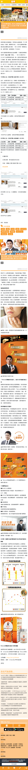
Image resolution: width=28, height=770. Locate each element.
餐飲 (18, 229)
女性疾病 (3, 747)
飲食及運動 (9, 744)
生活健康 (15, 744)
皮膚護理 (13, 747)
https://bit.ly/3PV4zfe (13, 657)
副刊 (23, 4)
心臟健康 (9, 746)
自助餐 (12, 231)
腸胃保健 (15, 746)
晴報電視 (8, 4)
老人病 (8, 747)
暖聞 (14, 735)
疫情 (3, 229)
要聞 (7, 735)
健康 (2, 4)
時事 (19, 4)
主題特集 (14, 4)
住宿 (13, 229)
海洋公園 (24, 229)
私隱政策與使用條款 (13, 761)
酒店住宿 (4, 234)
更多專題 (18, 747)
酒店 (8, 229)
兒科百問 (20, 746)
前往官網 (5, 167)
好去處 (10, 234)
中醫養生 (20, 744)
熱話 (10, 735)
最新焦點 (3, 735)
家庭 (2, 32)
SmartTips (20, 231)
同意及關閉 (14, 764)
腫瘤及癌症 (4, 746)
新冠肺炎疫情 (5, 231)
